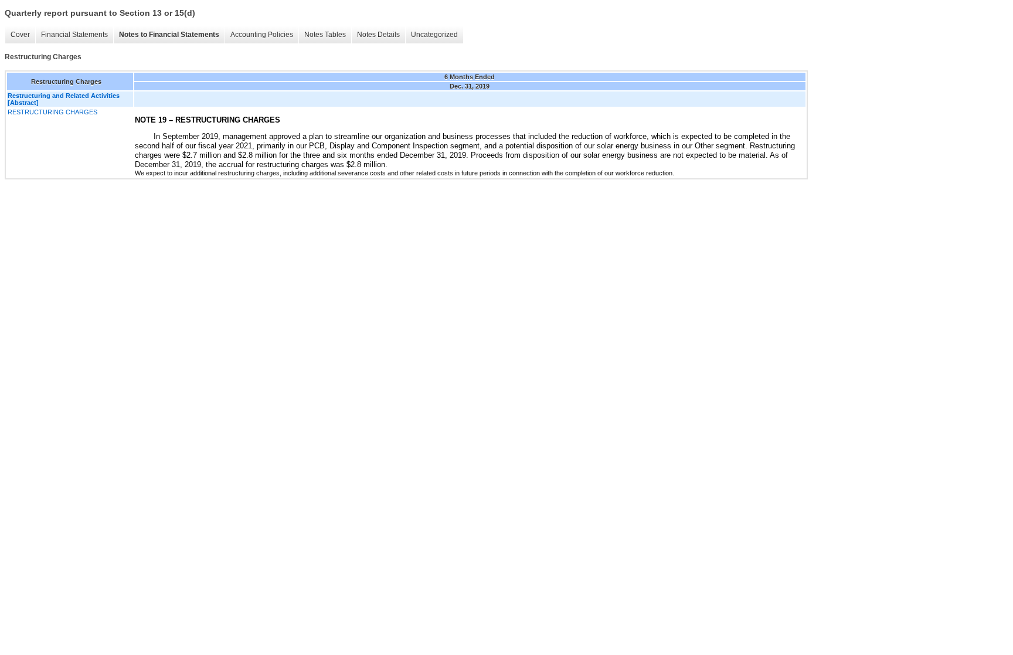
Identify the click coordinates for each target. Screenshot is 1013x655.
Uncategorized (434, 34)
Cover (20, 34)
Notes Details (378, 34)
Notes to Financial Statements (169, 34)
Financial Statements (74, 34)
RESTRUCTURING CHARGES (52, 112)
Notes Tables (325, 34)
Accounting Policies (261, 34)
